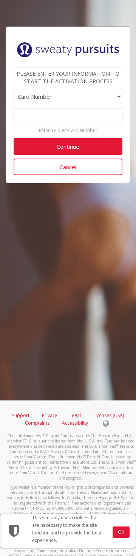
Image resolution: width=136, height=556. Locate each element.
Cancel (68, 167)
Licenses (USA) (108, 415)
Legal (75, 415)
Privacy (49, 415)
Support (20, 415)
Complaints (38, 423)
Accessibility (75, 423)
